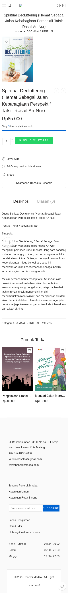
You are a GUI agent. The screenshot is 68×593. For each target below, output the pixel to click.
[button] (34, 141)
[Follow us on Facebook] (10, 473)
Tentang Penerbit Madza (23, 485)
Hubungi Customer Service (25, 532)
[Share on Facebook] (27, 174)
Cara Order (15, 526)
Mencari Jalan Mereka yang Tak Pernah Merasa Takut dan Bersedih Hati (50, 395)
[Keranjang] (64, 5)
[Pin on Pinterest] (34, 174)
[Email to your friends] (49, 174)
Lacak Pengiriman (19, 520)
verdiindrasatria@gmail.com (25, 459)
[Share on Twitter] (19, 174)
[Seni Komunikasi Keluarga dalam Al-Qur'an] (56, 90)
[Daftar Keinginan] (6, 41)
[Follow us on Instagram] (22, 473)
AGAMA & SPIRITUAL (40, 31)
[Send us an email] (16, 473)
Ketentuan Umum (19, 491)
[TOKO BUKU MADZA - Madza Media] (34, 5)
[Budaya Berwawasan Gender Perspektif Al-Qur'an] (63, 90)
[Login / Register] (59, 5)
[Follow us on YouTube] (29, 473)
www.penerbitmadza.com (24, 464)
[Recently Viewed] (62, 586)
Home (18, 31)
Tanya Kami (12, 158)
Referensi (46, 323)
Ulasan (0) (46, 201)
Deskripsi (21, 201)
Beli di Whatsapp (35, 140)
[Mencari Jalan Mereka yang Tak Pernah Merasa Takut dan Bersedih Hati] (50, 369)
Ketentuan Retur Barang (23, 497)
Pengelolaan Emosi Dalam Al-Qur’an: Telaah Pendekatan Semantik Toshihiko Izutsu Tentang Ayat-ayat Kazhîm (17, 396)
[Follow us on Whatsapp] (35, 473)
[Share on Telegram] (41, 174)
